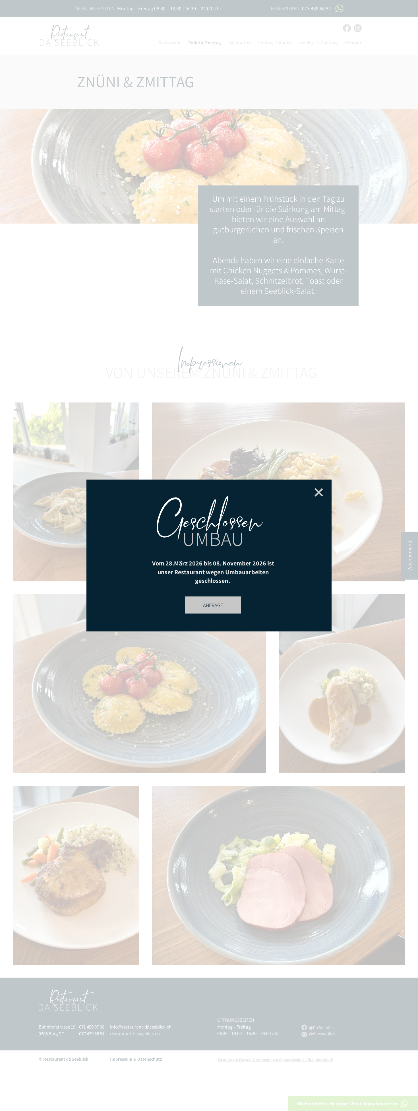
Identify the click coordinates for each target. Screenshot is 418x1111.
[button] (318, 492)
